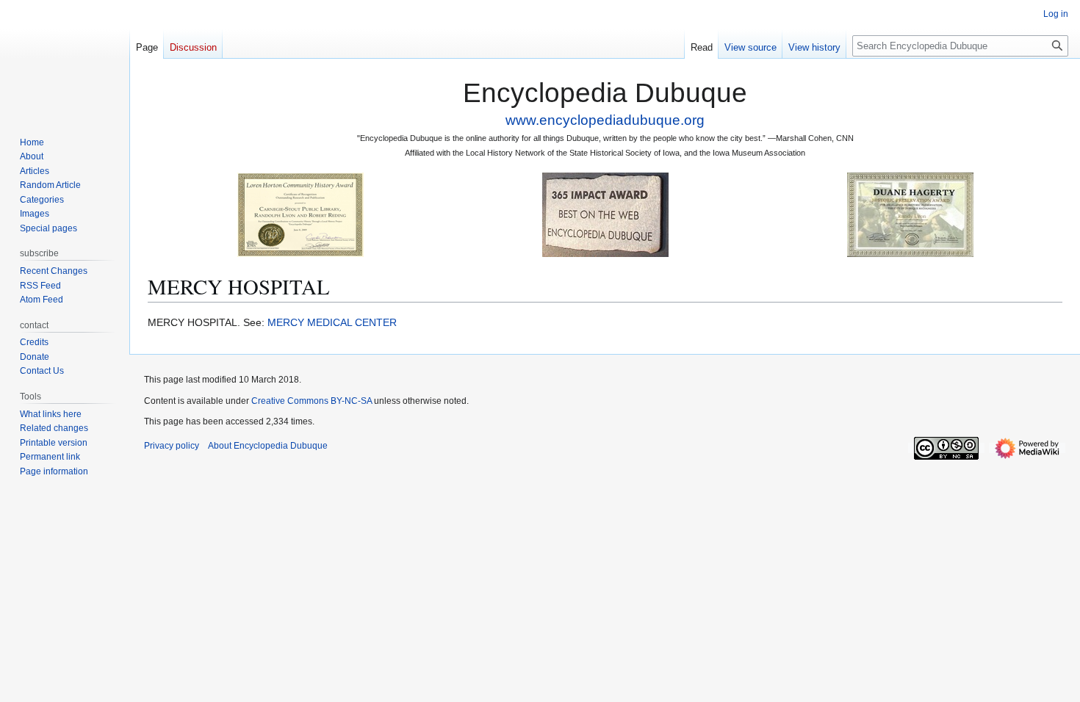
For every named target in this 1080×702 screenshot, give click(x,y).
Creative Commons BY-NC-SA (311, 401)
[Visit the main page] (64, 58)
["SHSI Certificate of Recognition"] (300, 214)
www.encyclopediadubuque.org (605, 120)
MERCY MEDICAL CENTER (332, 322)
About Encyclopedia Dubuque (268, 446)
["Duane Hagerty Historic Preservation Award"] (910, 214)
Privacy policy (171, 446)
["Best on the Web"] (605, 214)
